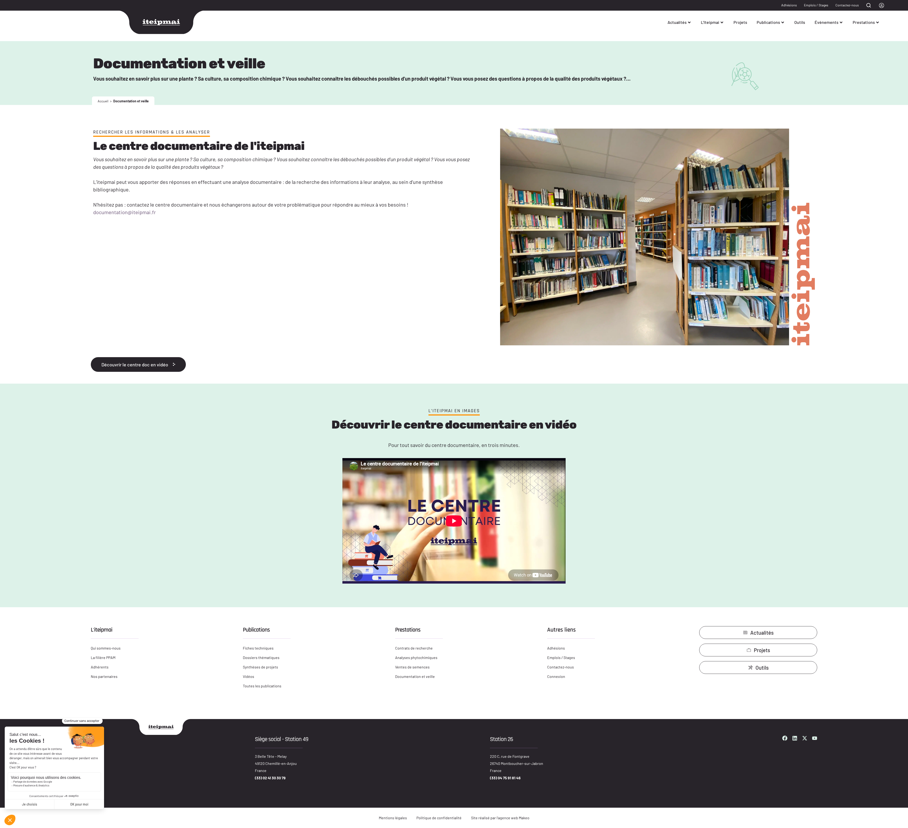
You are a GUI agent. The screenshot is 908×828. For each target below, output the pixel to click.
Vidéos (248, 676)
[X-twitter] (804, 738)
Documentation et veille (415, 676)
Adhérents (100, 667)
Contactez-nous (847, 5)
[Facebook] (784, 738)
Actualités (677, 22)
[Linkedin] (794, 738)
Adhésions (789, 5)
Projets (740, 22)
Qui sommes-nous (106, 648)
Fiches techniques (258, 648)
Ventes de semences (412, 667)
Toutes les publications (262, 686)
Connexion (556, 676)
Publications (768, 22)
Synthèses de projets (260, 667)
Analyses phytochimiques (416, 657)
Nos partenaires (104, 676)
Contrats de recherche (414, 648)
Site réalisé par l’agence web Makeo (500, 817)
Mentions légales (393, 817)
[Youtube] (814, 738)
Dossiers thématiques (261, 657)
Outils (799, 22)
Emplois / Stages (816, 5)
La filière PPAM (103, 657)
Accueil (103, 101)
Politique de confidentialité (439, 817)
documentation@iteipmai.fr (124, 212)
